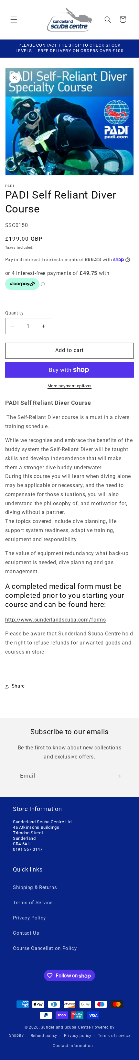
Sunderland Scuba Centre (66, 1027)
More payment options (70, 385)
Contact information (73, 1045)
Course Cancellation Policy (45, 948)
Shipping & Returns (35, 887)
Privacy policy (77, 1035)
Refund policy (44, 1035)
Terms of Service (33, 903)
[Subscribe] (118, 776)
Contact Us (26, 933)
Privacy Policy (29, 918)
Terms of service (114, 1035)
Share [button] (18, 686)
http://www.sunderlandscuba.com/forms (55, 620)
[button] (13, 19)
